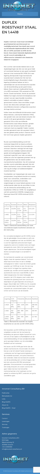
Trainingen (5, 427)
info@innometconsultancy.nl (12, 449)
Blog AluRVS (6, 402)
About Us (5, 405)
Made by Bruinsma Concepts (29, 471)
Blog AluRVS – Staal (8, 408)
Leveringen (5, 421)
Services (4, 424)
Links (3, 399)
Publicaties (5, 393)
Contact (5, 418)
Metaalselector (7, 396)
